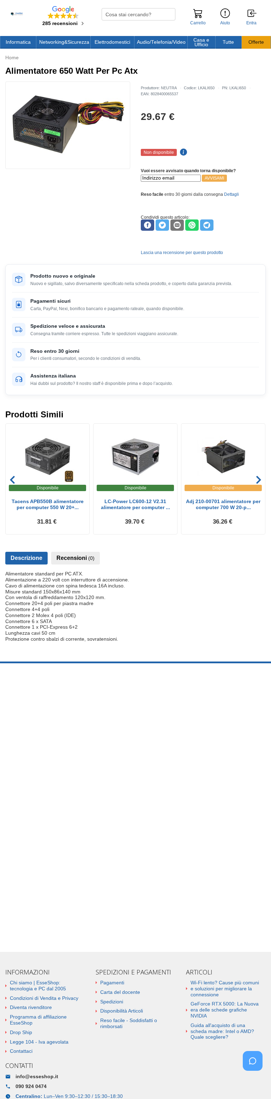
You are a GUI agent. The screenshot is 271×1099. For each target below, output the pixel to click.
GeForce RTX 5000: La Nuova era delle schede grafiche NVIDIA (225, 1010)
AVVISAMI (214, 178)
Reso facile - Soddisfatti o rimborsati (128, 1023)
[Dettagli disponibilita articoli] (182, 152)
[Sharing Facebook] (147, 225)
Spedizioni (111, 1001)
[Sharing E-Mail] (177, 225)
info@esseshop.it (37, 1076)
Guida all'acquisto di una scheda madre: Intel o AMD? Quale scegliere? (222, 1031)
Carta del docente (120, 992)
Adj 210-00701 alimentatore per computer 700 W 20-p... (223, 504)
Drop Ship (21, 1032)
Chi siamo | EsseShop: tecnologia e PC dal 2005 (38, 985)
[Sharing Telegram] (206, 225)
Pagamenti (112, 982)
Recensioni (75, 558)
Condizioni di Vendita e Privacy (44, 998)
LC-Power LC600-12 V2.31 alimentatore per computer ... (135, 504)
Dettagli (231, 194)
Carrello (198, 22)
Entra (251, 23)
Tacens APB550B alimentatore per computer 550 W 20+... (48, 504)
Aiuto (225, 22)
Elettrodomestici (112, 42)
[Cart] (198, 16)
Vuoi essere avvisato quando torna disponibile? (188, 171)
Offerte (256, 42)
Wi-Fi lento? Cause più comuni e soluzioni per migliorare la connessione (225, 988)
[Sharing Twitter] (162, 225)
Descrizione (26, 558)
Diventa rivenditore (31, 1007)
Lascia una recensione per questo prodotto (182, 252)
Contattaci (21, 1051)
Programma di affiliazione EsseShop (38, 1020)
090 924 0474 (31, 1086)
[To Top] (254, 1082)
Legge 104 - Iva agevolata (39, 1042)
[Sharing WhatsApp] (192, 225)
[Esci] (252, 13)
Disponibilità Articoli (121, 1011)
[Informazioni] (225, 13)
